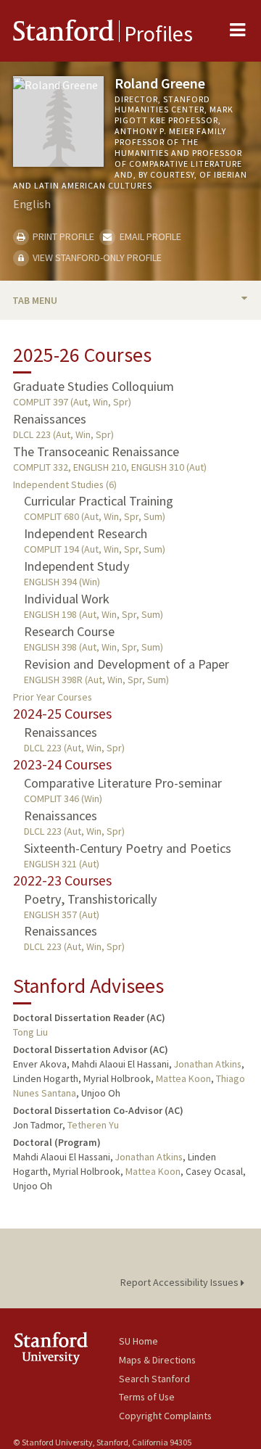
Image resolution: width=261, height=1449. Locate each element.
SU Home (138, 1340)
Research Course (69, 631)
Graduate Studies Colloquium (93, 386)
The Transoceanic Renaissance (96, 451)
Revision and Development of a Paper (126, 664)
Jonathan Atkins (207, 1063)
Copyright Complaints (165, 1415)
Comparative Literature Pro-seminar (123, 783)
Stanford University (66, 1348)
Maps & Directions (157, 1359)
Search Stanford (154, 1378)
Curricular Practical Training (98, 500)
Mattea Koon (183, 1078)
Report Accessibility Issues (180, 1282)
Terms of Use (147, 1396)
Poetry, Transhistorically (90, 899)
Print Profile (62, 236)
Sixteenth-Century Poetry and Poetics (127, 848)
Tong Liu (30, 1032)
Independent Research (85, 533)
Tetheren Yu (93, 1124)
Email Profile (149, 236)
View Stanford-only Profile (96, 257)
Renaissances (49, 418)
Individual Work (66, 598)
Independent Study (77, 566)
